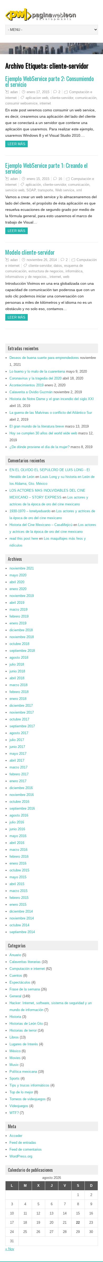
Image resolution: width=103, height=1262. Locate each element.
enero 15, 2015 (38, 179)
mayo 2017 (18, 754)
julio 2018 (17, 664)
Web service (64, 190)
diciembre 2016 (21, 788)
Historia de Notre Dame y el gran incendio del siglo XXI (52, 399)
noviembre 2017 (22, 712)
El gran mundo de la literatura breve (37, 426)
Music (14, 1065)
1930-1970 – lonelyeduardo (30, 511)
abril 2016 (17, 843)
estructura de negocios (46, 271)
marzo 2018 (18, 685)
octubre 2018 (19, 644)
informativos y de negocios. (26, 277)
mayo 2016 (18, 836)
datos (58, 266)
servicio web (14, 190)
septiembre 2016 (22, 808)
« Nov (9, 1249)
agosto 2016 (19, 815)
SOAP (31, 190)
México (15, 1051)
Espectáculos (20, 982)
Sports (15, 1078)
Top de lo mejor (21, 1092)
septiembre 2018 (22, 651)
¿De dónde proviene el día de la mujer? (39, 447)
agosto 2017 (19, 733)
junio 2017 (17, 747)
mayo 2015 (18, 877)
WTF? (14, 1113)
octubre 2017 (19, 719)
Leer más (16, 144)
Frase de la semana (25, 989)
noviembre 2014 (22, 918)
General (15, 996)
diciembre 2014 (21, 911)
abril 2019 (17, 603)
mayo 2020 (18, 575)
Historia (15, 1017)
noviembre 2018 (22, 637)
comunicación (85, 98)
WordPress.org (21, 1156)
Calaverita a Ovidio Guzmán (31, 392)
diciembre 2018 (21, 630)
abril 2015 (17, 884)
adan (14, 92)
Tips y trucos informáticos (29, 1085)
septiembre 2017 (22, 726)
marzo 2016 (18, 850)
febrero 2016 (19, 856)
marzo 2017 (18, 767)
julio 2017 (17, 740)
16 (60, 179)
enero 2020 (18, 589)
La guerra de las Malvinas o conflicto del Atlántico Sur (51, 413)
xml (79, 190)
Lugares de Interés (24, 1044)
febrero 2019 (19, 616)
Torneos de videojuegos (28, 1099)
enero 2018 (18, 699)
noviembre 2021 (22, 568)
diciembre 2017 (21, 706)
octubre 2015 (19, 870)
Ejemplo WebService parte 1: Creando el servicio (46, 168)
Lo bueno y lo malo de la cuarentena (37, 371)
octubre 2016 (19, 802)
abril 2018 (17, 678)
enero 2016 (18, 863)
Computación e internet (27, 969)
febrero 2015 (19, 898)
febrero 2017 (19, 774)
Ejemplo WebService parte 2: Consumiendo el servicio (49, 81)
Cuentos (16, 976)
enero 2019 (18, 623)
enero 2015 (18, 905)
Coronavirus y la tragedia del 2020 (36, 378)
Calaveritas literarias (25, 962)
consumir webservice (21, 103)
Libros (14, 1037)
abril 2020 (17, 582)
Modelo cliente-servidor (30, 252)
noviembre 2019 (22, 596)
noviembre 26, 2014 (42, 260)
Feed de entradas (23, 1143)
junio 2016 (17, 829)
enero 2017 (18, 781)
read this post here (24, 538)
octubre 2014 (19, 925)
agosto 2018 (19, 658)
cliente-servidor (61, 98)
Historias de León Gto (26, 1024)
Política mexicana (23, 1072)
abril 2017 (17, 760)
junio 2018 (17, 671)
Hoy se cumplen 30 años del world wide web (43, 433)
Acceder (16, 1136)
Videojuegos (19, 1106)
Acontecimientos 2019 (27, 385)
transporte (45, 190)
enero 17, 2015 (38, 92)
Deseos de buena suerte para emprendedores (44, 358)
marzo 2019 (18, 609)
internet (45, 103)
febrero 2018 (19, 692)
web (66, 277)
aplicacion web (37, 98)
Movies (15, 1058)
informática (73, 271)
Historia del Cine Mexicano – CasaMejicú (41, 525)
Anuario (15, 955)
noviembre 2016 (22, 795)
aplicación (33, 185)
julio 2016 (17, 822)
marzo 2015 (18, 891)
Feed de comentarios (26, 1149)
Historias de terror (23, 1030)
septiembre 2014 (22, 932)
